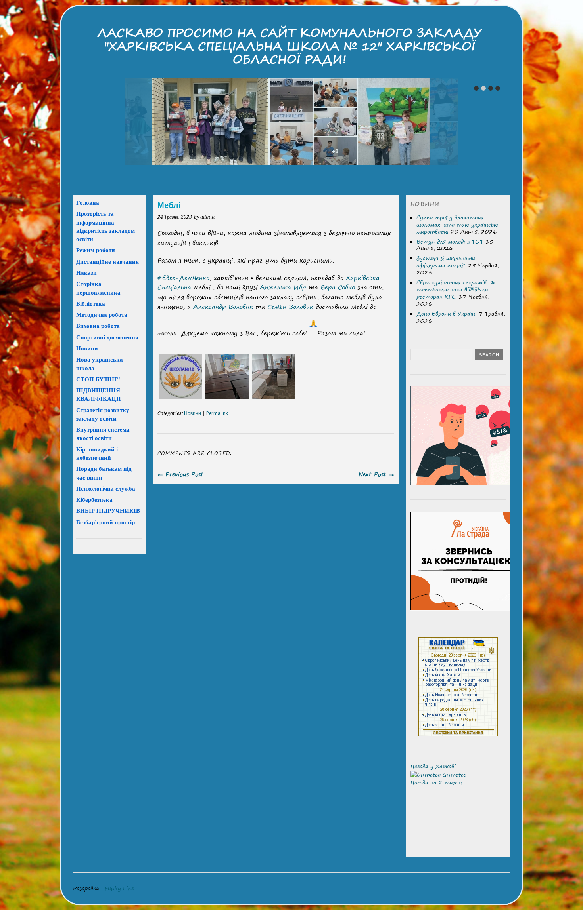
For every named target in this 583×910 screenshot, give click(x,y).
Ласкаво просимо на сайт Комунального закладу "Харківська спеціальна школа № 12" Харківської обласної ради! (289, 46)
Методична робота (101, 314)
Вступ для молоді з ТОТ (449, 241)
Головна (87, 202)
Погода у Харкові (433, 766)
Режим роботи (95, 250)
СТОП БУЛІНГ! (98, 379)
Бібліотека (90, 303)
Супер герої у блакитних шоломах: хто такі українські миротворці (457, 224)
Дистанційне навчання (107, 261)
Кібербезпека (94, 499)
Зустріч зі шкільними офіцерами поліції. (445, 262)
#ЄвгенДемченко (183, 277)
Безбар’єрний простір (105, 522)
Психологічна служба (105, 488)
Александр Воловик (223, 306)
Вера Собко (337, 287)
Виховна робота (98, 325)
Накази (86, 272)
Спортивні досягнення (107, 337)
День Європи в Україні (446, 313)
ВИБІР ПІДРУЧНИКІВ (108, 510)
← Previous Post (180, 474)
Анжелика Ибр (283, 287)
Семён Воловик (290, 306)
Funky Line (119, 888)
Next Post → (376, 474)
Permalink (217, 413)
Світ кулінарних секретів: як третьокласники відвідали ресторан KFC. (456, 289)
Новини (192, 413)
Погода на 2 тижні (436, 782)
